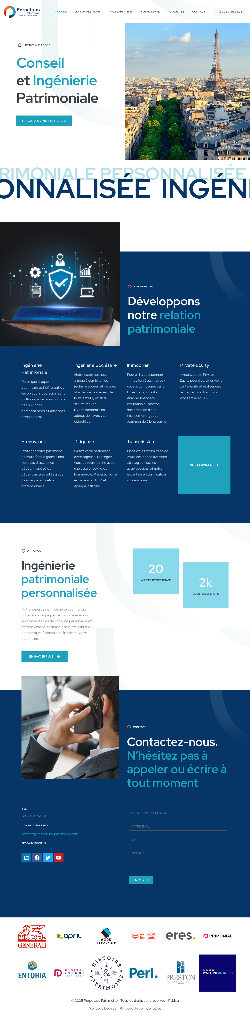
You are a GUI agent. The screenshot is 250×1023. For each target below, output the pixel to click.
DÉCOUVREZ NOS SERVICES (44, 121)
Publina (173, 1000)
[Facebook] (37, 857)
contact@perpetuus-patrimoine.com (49, 834)
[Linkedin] (26, 857)
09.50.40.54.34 (232, 11)
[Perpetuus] (22, 11)
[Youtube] (58, 857)
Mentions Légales (102, 1008)
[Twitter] (48, 857)
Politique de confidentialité (140, 1008)
